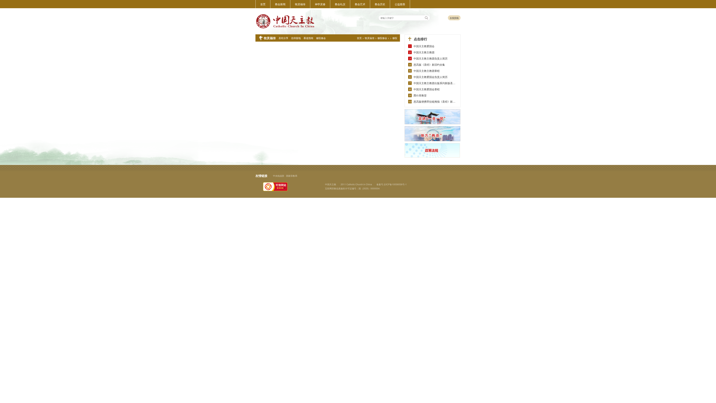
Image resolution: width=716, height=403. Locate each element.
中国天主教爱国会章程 (427, 89)
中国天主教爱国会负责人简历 (431, 77)
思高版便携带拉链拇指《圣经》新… (434, 101)
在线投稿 (454, 17)
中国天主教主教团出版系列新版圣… (434, 83)
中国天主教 (330, 184)
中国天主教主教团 (424, 52)
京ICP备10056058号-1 (395, 184)
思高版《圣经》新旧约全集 (429, 64)
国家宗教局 (291, 175)
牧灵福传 (369, 38)
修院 (394, 38)
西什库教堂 (420, 95)
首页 (359, 38)
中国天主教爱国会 (424, 46)
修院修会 (382, 38)
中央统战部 (278, 175)
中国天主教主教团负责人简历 (431, 58)
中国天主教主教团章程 (427, 71)
